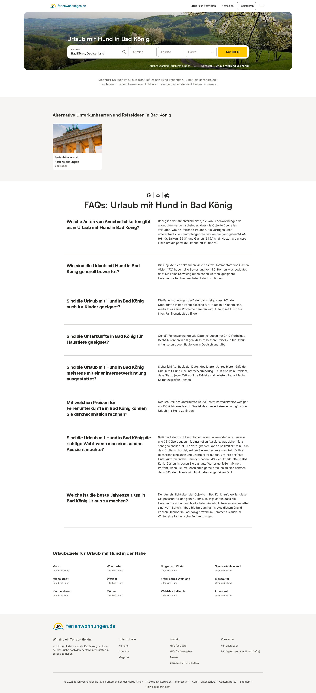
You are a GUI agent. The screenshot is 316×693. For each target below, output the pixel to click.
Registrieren (247, 5)
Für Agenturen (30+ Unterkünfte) (240, 651)
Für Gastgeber (229, 645)
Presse (174, 657)
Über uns (124, 651)
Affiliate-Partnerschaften (184, 663)
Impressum (181, 681)
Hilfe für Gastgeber (181, 651)
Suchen (233, 52)
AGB (194, 681)
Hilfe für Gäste (178, 645)
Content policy (227, 681)
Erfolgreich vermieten (203, 5)
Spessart (206, 65)
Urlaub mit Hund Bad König (232, 65)
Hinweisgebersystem (158, 686)
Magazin (124, 657)
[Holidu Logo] (68, 6)
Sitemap (245, 681)
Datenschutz (208, 681)
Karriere (123, 645)
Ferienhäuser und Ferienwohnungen (169, 65)
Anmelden (228, 5)
